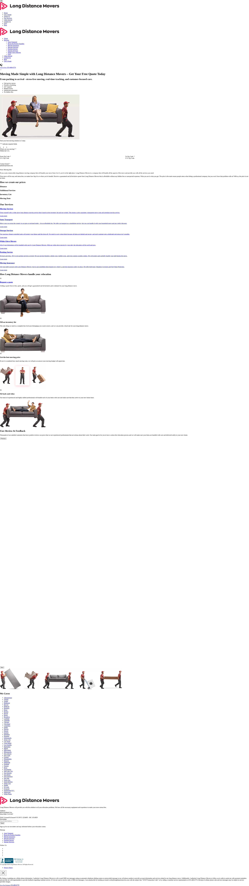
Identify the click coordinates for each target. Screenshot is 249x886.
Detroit (6, 731)
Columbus (7, 726)
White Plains (8, 794)
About (6, 38)
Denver (6, 729)
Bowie (6, 713)
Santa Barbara (8, 782)
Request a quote (6, 282)
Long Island (7, 743)
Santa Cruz (7, 783)
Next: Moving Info (6, 170)
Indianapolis (7, 738)
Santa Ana (7, 780)
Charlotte (7, 720)
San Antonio (8, 773)
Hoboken (7, 734)
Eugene (6, 733)
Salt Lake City (8, 771)
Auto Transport (12, 42)
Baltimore (7, 703)
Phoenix (6, 761)
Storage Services (13, 51)
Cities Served (8, 20)
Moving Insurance (13, 45)
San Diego (7, 775)
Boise (5, 710)
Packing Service (13, 49)
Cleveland (7, 724)
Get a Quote (7, 14)
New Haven (7, 754)
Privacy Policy (8, 867)
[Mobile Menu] (1, 69)
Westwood (7, 792)
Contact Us (7, 21)
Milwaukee (7, 750)
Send (2, 823)
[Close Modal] (3, 873)
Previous (3, 438)
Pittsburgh (7, 762)
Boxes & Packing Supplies (16, 44)
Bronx (6, 715)
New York (7, 755)
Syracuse (6, 789)
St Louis (6, 787)
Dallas (6, 727)
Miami (6, 748)
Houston (6, 736)
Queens (6, 766)
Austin (6, 701)
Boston (6, 712)
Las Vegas (7, 741)
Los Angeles (8, 745)
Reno (5, 768)
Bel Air (6, 705)
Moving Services (13, 47)
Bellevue (6, 706)
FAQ (5, 23)
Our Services (8, 18)
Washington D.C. (9, 790)
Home (6, 13)
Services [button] (6, 40)
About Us (7, 16)
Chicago (6, 722)
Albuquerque (8, 698)
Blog (5, 25)
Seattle (6, 785)
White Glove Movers (14, 52)
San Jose (6, 778)
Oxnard (6, 757)
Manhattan (7, 747)
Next (2, 667)
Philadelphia (7, 759)
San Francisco (8, 776)
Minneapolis (7, 752)
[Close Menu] (1, 1)
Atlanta (6, 699)
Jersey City (7, 740)
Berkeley (6, 708)
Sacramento (7, 769)
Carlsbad (6, 719)
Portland (6, 764)
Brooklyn (7, 717)
